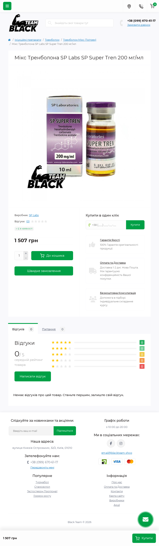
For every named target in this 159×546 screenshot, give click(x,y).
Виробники (116, 500)
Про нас (117, 482)
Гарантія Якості (110, 240)
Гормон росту (42, 495)
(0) (28, 221)
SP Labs (34, 215)
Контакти (117, 491)
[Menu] (7, 6)
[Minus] (26, 258)
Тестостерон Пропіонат (42, 491)
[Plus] (26, 253)
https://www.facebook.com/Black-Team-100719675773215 (111, 443)
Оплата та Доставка (113, 262)
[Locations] (129, 6)
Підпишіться (65, 430)
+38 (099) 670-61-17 (141, 21)
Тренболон (52, 39)
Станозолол (42, 486)
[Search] (49, 23)
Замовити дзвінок (138, 24)
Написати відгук (33, 376)
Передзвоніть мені (42, 467)
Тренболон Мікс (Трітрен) (79, 39)
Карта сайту (116, 495)
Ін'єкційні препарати (28, 39)
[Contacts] (141, 6)
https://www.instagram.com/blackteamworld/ (121, 443)
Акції (117, 504)
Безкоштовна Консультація (118, 293)
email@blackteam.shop (116, 452)
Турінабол (42, 482)
